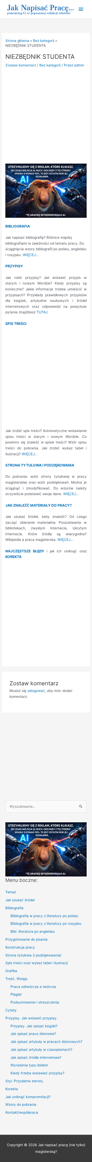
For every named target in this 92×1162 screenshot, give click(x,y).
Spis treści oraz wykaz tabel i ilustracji (36, 963)
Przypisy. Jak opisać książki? (33, 1026)
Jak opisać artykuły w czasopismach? (41, 1049)
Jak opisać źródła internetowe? (35, 1057)
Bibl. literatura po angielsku (32, 931)
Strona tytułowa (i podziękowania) (33, 955)
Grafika (11, 971)
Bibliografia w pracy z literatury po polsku (44, 916)
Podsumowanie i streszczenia (34, 1002)
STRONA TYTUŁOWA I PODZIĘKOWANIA (39, 465)
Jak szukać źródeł (19, 900)
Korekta (11, 1089)
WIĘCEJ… (30, 255)
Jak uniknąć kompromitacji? (28, 1097)
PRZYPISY (14, 266)
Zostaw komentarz (20, 65)
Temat (10, 892)
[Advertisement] (46, 118)
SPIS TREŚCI (16, 324)
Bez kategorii (50, 65)
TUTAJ (42, 312)
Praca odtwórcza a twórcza (33, 987)
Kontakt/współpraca (21, 1112)
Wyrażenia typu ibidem (29, 1065)
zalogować (36, 691)
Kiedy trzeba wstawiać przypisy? (37, 1073)
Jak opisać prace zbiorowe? (33, 1034)
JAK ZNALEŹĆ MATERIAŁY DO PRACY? (38, 505)
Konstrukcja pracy (20, 947)
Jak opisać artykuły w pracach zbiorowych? (46, 1042)
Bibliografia (14, 908)
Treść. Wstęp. (16, 979)
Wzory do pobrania (20, 1104)
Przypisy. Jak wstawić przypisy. (31, 1018)
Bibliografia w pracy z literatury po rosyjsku (45, 923)
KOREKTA (13, 557)
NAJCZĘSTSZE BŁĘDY (26, 551)
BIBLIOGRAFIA (17, 226)
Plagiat (16, 994)
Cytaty (11, 1010)
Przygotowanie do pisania (26, 939)
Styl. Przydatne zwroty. (24, 1081)
